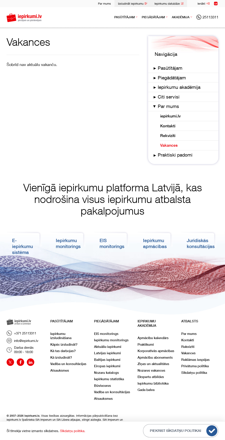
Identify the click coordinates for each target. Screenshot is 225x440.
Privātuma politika (195, 366)
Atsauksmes (59, 370)
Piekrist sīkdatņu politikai (175, 431)
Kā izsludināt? (61, 357)
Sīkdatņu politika (194, 372)
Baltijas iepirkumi (107, 359)
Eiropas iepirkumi (107, 366)
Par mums (104, 3)
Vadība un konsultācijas (68, 364)
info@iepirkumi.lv (26, 341)
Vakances (169, 145)
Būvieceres (102, 385)
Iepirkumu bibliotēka (153, 383)
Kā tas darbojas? (63, 351)
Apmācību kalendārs (153, 338)
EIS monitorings (106, 334)
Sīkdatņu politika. (72, 431)
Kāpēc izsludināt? (63, 344)
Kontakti (167, 126)
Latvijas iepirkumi (107, 353)
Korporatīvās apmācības (156, 351)
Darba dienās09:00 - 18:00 (24, 349)
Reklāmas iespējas (195, 359)
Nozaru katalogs (106, 372)
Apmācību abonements (155, 357)
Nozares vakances (151, 370)
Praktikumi (146, 344)
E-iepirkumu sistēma (22, 246)
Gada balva (146, 390)
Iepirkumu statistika (109, 379)
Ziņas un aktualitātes (153, 364)
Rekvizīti (167, 135)
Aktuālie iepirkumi (107, 347)
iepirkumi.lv (170, 116)
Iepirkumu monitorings (111, 340)
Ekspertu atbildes (151, 377)
